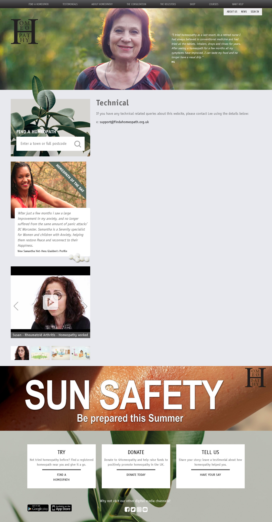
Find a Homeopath (39, 4)
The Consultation (136, 4)
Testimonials (70, 4)
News (244, 11)
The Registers (168, 4)
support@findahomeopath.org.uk (124, 122)
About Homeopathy (102, 4)
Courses (213, 4)
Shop (192, 4)
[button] (85, 306)
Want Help (237, 4)
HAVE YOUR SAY (210, 475)
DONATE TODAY (135, 475)
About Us (232, 11)
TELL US (210, 452)
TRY (61, 452)
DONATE (136, 452)
